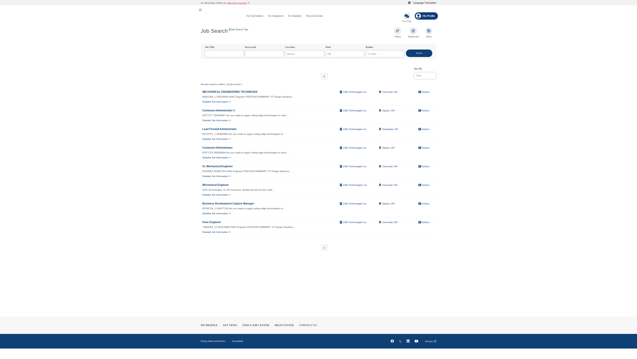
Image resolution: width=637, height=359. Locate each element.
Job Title (209, 47)
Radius (369, 47)
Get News (230, 325)
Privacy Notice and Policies (213, 341)
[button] (411, 3)
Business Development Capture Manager (228, 203)
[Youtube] (416, 341)
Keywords (250, 47)
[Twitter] (400, 341)
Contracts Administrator (217, 147)
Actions (425, 92)
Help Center (284, 325)
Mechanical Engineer (215, 184)
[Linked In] (408, 341)
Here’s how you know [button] (237, 3)
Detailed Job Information (215, 101)
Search (419, 53)
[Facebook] (392, 341)
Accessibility (237, 341)
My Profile (209, 325)
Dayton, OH (388, 110)
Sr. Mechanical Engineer (217, 166)
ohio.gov (429, 341)
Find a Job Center (256, 325)
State (328, 47)
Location (290, 47)
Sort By (418, 68)
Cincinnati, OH (389, 92)
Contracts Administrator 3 (218, 110)
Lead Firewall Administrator (219, 128)
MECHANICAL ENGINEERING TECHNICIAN (229, 91)
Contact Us (308, 325)
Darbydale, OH (390, 129)
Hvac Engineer (211, 222)
